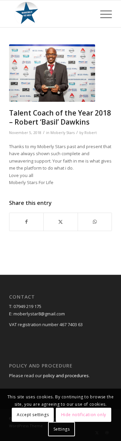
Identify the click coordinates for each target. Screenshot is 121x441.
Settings (61, 429)
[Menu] (102, 13)
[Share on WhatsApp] (95, 221)
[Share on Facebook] (26, 221)
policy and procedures (66, 375)
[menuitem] (102, 13)
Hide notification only (83, 414)
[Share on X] (60, 221)
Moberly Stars (62, 132)
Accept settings (33, 414)
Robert (90, 132)
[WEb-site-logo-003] (50, 13)
